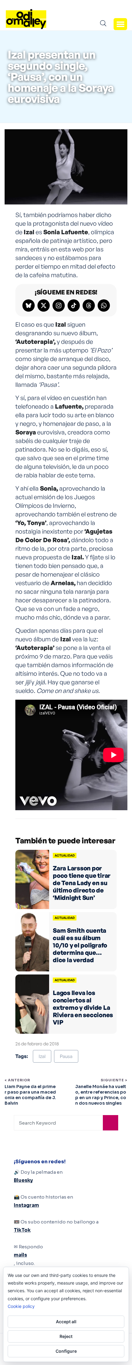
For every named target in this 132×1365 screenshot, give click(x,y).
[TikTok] (74, 305)
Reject (66, 1336)
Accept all (66, 1321)
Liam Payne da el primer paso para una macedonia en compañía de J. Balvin (30, 1095)
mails (20, 1255)
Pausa (66, 1056)
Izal (42, 1056)
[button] (120, 24)
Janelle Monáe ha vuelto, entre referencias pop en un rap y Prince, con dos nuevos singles (100, 1095)
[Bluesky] (28, 305)
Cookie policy (21, 1306)
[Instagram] (58, 305)
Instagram (26, 1205)
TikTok (22, 1230)
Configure (66, 1351)
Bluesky (23, 1180)
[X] (43, 305)
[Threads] (89, 305)
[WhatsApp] (104, 305)
